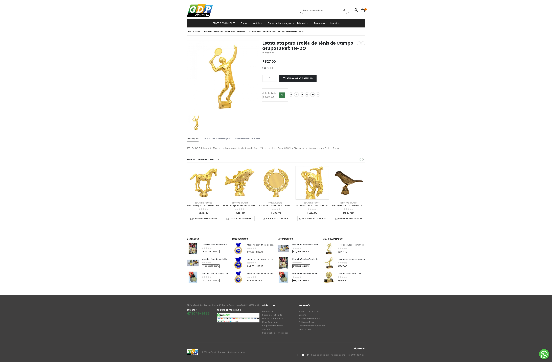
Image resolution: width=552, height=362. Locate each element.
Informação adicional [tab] (247, 138)
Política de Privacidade (309, 318)
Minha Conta (268, 311)
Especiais (335, 23)
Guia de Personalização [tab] (217, 138)
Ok (282, 95)
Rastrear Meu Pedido (272, 315)
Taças (244, 23)
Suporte (266, 329)
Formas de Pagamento (273, 318)
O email (312, 94)
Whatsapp (318, 94)
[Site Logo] (200, 10)
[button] (360, 159)
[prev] (359, 43)
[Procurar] (344, 10)
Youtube (303, 355)
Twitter (296, 94)
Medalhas (257, 23)
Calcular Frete (269, 93)
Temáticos (319, 23)
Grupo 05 (208, 203)
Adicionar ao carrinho (299, 78)
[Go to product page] (203, 182)
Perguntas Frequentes (272, 325)
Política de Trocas (307, 322)
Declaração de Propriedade (312, 325)
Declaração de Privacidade (275, 333)
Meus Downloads (270, 322)
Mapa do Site (305, 329)
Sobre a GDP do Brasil (309, 311)
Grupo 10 (317, 203)
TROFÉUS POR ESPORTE (224, 23)
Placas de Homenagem (280, 23)
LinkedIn (302, 94)
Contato (302, 315)
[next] (363, 43)
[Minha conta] (356, 10)
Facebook (291, 94)
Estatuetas (302, 23)
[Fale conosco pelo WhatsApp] (544, 354)
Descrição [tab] (193, 138)
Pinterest (307, 94)
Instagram (308, 355)
